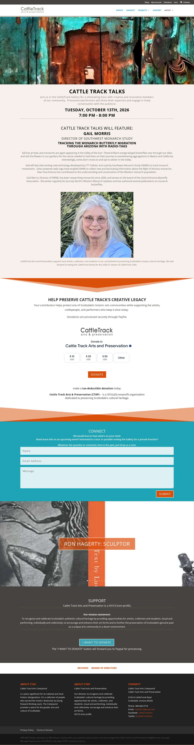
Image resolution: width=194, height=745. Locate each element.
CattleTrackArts (145, 712)
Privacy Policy (27, 730)
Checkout (168, 2)
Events (119, 10)
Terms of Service (45, 730)
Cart (176, 2)
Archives (82, 667)
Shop (147, 2)
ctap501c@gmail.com (145, 709)
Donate (97, 374)
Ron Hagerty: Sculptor (97, 543)
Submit (165, 494)
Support (157, 10)
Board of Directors (104, 667)
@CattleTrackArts (144, 716)
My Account (156, 2)
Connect (130, 10)
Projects (142, 10)
